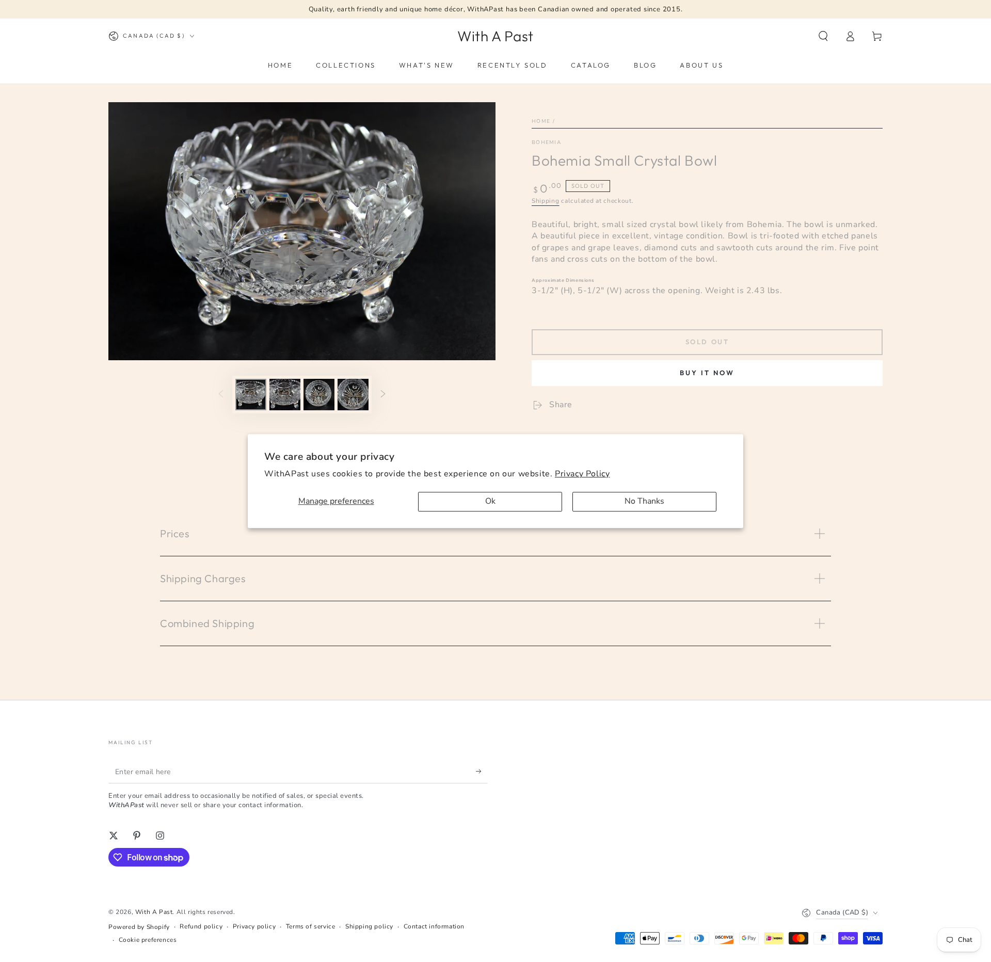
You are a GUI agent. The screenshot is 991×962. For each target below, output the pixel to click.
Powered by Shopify (139, 927)
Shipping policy (369, 926)
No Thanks (644, 501)
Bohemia (546, 142)
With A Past (154, 912)
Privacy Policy (582, 473)
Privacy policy (254, 926)
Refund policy (201, 926)
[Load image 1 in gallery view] (250, 394)
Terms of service (310, 926)
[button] (823, 36)
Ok (490, 501)
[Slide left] (221, 394)
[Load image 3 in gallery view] (318, 394)
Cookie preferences (148, 940)
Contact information (434, 926)
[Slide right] (383, 394)
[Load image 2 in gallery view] (284, 394)
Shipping (546, 201)
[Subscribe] (482, 771)
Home (541, 121)
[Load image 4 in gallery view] (353, 394)
